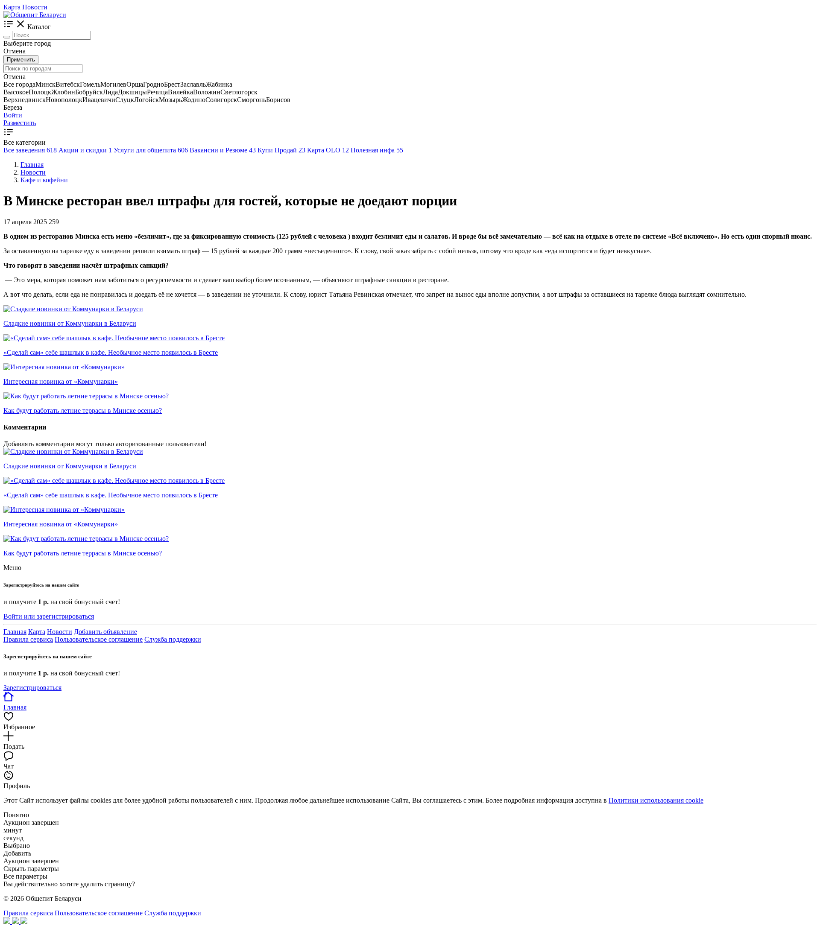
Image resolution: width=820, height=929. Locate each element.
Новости (34, 7)
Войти (12, 115)
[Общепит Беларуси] (34, 14)
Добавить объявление (105, 631)
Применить (21, 59)
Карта (11, 7)
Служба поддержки (172, 639)
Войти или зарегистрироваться (48, 616)
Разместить (19, 122)
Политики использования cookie (656, 800)
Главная (14, 631)
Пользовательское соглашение (99, 639)
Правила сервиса (28, 639)
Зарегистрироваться (32, 687)
